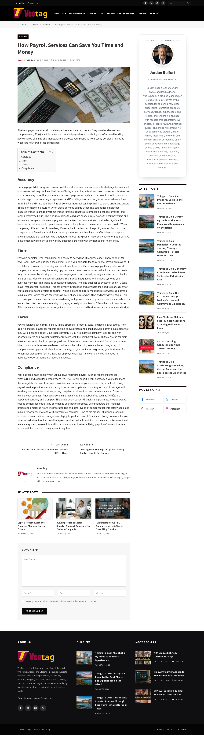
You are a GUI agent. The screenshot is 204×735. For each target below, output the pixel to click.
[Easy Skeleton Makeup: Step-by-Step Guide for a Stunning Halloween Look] (146, 322)
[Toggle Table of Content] (48, 152)
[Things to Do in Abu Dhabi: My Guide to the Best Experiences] (146, 201)
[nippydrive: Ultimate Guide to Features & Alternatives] (143, 676)
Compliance (28, 168)
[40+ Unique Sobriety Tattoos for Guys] (143, 657)
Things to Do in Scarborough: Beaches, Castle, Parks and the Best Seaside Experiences (171, 367)
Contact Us (33, 3)
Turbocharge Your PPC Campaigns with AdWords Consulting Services (109, 526)
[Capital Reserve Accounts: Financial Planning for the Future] (35, 508)
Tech (151, 13)
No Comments (59, 60)
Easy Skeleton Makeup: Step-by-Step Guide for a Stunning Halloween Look (171, 322)
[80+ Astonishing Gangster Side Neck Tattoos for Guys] (146, 346)
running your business (30, 395)
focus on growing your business (102, 349)
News (143, 13)
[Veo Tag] (30, 13)
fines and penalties (85, 328)
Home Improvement (121, 13)
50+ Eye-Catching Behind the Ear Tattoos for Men (168, 692)
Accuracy (26, 157)
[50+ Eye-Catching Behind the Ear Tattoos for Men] (143, 695)
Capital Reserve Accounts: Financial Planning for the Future (32, 526)
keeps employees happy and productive (53, 220)
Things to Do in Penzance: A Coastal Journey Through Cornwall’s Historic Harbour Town (169, 248)
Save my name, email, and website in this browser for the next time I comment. (61, 601)
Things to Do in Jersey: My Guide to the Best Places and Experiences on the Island (170, 222)
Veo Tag (31, 60)
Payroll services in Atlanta (68, 203)
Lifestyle (96, 13)
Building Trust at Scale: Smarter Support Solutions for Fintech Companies (73, 526)
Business (79, 13)
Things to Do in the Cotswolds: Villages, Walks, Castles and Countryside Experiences (171, 298)
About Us (19, 3)
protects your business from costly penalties (88, 138)
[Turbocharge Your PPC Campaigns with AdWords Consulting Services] (112, 508)
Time (24, 160)
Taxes (25, 164)
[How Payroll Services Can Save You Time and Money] (74, 95)
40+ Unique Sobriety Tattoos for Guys (165, 654)
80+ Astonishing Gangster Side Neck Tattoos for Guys (168, 345)
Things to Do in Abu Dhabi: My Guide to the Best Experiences (170, 200)
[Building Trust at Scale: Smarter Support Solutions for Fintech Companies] (73, 508)
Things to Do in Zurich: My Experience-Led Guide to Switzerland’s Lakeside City (171, 274)
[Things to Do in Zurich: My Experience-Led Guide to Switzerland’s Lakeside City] (146, 273)
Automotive (63, 13)
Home (159, 729)
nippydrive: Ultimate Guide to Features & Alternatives (169, 673)
